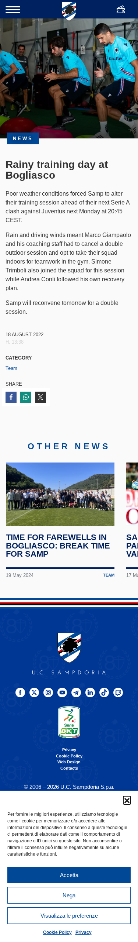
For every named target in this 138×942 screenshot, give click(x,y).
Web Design (69, 762)
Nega (69, 895)
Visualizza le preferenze (69, 915)
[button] (127, 800)
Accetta (69, 875)
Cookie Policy (57, 932)
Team (11, 368)
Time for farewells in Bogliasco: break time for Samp (58, 545)
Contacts (69, 768)
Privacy (83, 932)
